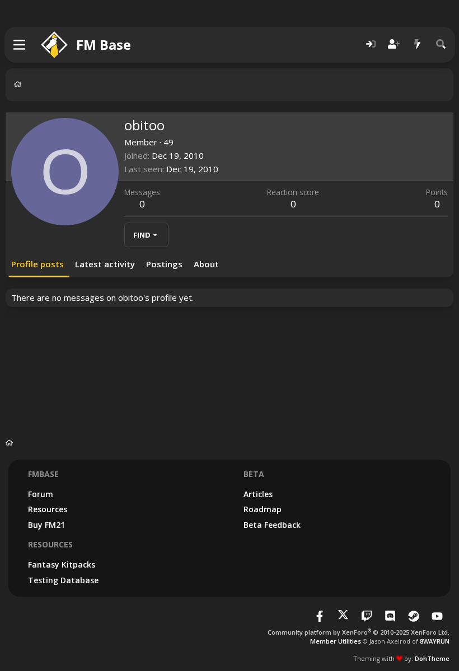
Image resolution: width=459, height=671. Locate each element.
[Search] (441, 44)
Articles (258, 494)
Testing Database (63, 580)
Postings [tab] (164, 264)
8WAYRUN (434, 641)
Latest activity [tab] (105, 264)
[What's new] (417, 44)
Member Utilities (335, 641)
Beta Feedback (272, 524)
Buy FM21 (46, 524)
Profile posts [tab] (37, 264)
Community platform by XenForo (358, 632)
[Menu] (20, 44)
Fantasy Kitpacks (61, 564)
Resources (47, 509)
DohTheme (432, 658)
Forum (40, 494)
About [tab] (206, 264)
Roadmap (262, 509)
